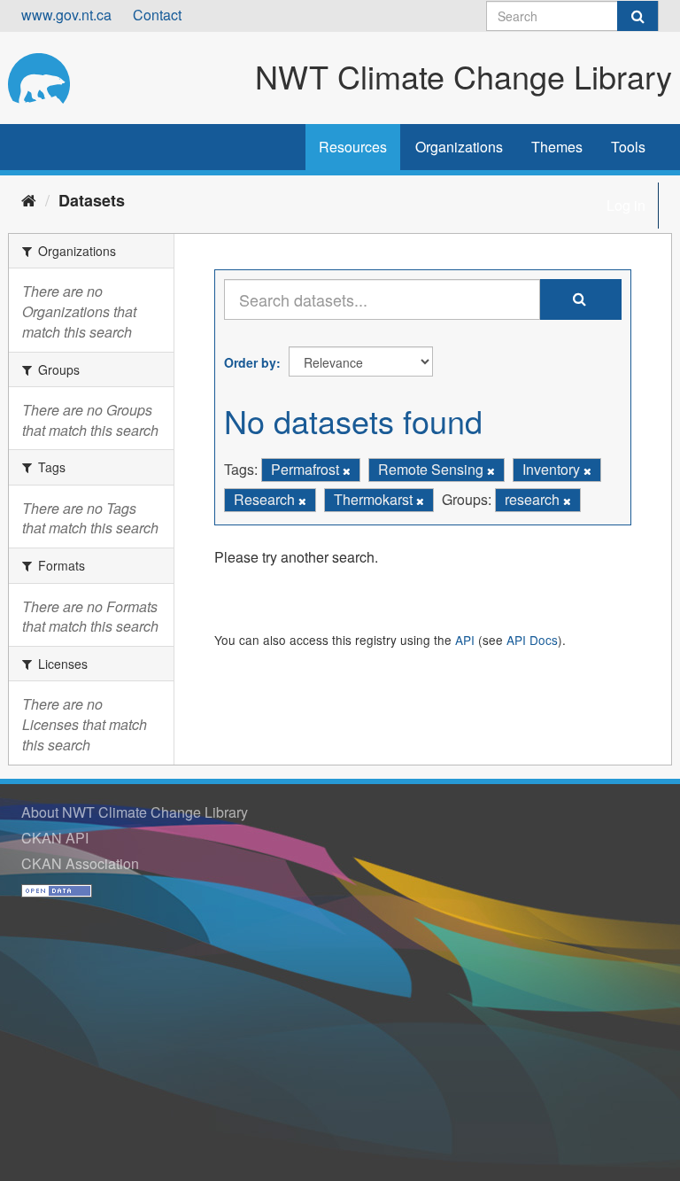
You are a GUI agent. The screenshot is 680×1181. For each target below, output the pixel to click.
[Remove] (347, 470)
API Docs (532, 640)
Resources (353, 146)
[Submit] (637, 16)
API (465, 640)
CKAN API (55, 837)
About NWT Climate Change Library (134, 812)
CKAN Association (80, 863)
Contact (157, 14)
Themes (557, 146)
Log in (626, 205)
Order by (250, 362)
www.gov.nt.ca (66, 14)
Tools (628, 146)
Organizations (459, 146)
